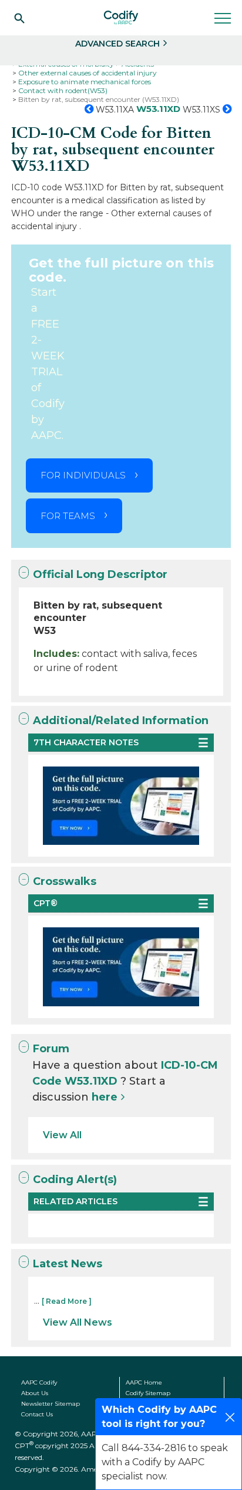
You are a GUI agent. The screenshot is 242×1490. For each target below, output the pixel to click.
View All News (77, 1322)
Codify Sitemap (148, 1393)
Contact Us (37, 1414)
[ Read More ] (67, 1301)
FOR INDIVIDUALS (83, 475)
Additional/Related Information (121, 720)
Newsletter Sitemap (50, 1404)
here (104, 1097)
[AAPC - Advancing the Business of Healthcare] (121, 18)
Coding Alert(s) (75, 1179)
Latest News (67, 1263)
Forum (51, 1048)
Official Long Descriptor (100, 574)
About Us (34, 1393)
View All (62, 1135)
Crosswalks (64, 881)
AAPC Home (144, 1382)
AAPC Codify (39, 1382)
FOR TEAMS (68, 515)
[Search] (19, 18)
